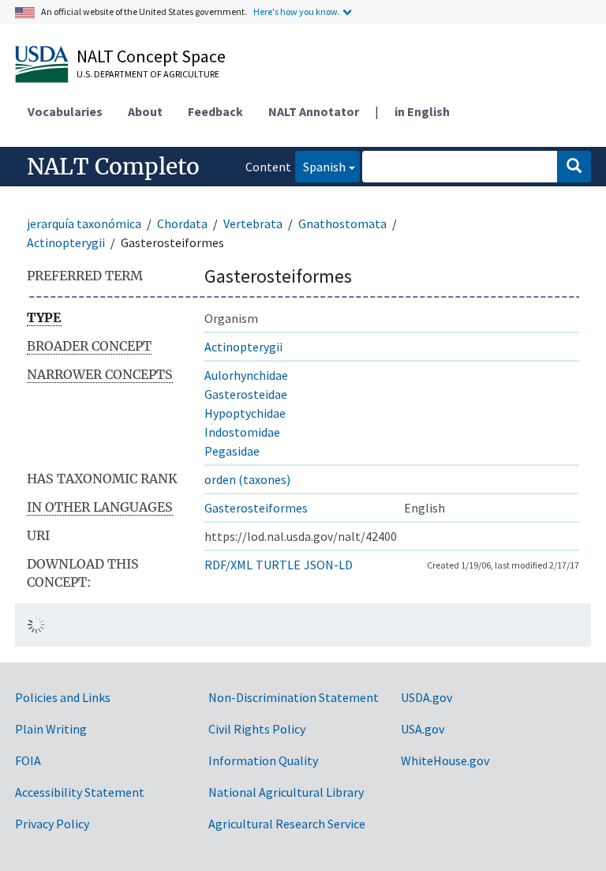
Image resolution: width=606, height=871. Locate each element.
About (145, 111)
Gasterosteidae (245, 394)
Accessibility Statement (79, 792)
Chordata (182, 223)
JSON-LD (328, 565)
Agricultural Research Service (286, 824)
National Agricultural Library (286, 792)
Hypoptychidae (245, 413)
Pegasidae (232, 451)
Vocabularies (65, 111)
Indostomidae (242, 432)
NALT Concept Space (151, 56)
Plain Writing (51, 729)
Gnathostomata (342, 223)
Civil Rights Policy (256, 729)
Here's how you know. (296, 11)
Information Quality (263, 760)
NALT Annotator (313, 111)
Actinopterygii (66, 242)
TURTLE (278, 565)
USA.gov (422, 729)
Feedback (215, 111)
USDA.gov (426, 697)
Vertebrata (252, 223)
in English (422, 111)
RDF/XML (228, 565)
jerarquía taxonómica (84, 223)
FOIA (28, 760)
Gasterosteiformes (256, 508)
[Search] (574, 166)
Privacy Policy (52, 824)
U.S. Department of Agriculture (148, 74)
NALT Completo (113, 166)
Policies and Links (62, 697)
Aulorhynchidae (246, 375)
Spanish (320, 166)
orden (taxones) (247, 479)
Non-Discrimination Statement (293, 697)
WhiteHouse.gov (445, 760)
